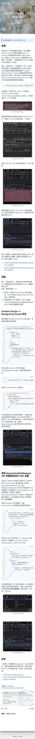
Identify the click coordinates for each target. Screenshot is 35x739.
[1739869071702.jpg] (17, 186)
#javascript (19, 688)
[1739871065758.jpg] (17, 447)
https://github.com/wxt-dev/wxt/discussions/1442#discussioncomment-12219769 (17, 677)
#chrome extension (9, 688)
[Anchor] (7, 46)
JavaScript (10, 686)
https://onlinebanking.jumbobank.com (14, 77)
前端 (4, 686)
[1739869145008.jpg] (17, 139)
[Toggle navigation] (31, 3)
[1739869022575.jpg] (17, 233)
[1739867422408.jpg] (17, 105)
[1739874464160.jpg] (17, 636)
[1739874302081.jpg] (17, 603)
